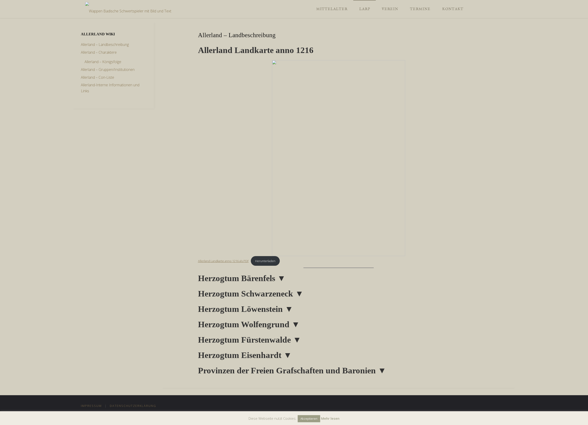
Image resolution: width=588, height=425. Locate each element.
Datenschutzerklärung (133, 406)
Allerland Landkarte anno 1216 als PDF (223, 261)
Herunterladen (265, 261)
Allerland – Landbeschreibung (105, 44)
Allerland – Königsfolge (103, 61)
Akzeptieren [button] (308, 419)
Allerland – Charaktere (99, 52)
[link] (474, 9)
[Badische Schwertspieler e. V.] (128, 8)
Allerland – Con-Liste (97, 77)
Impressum (91, 406)
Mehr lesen (330, 418)
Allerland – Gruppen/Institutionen (108, 69)
